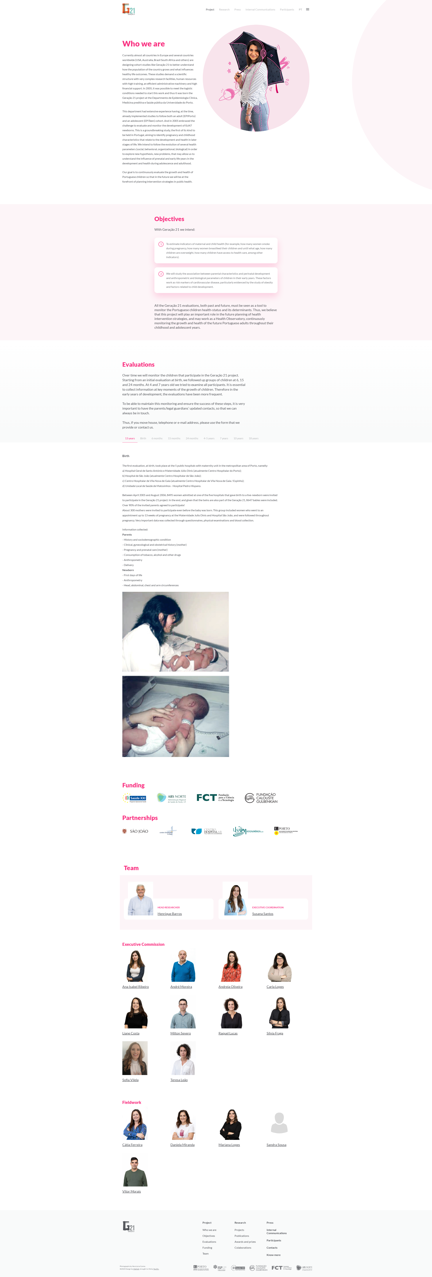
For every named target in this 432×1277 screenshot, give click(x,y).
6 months (157, 438)
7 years (224, 438)
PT (300, 9)
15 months (174, 438)
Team (205, 1253)
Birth (143, 438)
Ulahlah (136, 1269)
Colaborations (243, 1247)
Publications (242, 1235)
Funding (207, 1247)
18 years (254, 438)
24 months (192, 438)
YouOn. (156, 1269)
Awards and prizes (245, 1241)
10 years (238, 438)
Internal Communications (260, 9)
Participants (287, 9)
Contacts (272, 1247)
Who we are (209, 1229)
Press (237, 9)
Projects (239, 1229)
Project (210, 9)
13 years (130, 438)
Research (224, 9)
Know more (274, 1254)
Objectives (208, 1235)
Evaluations (209, 1241)
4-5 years (209, 438)
